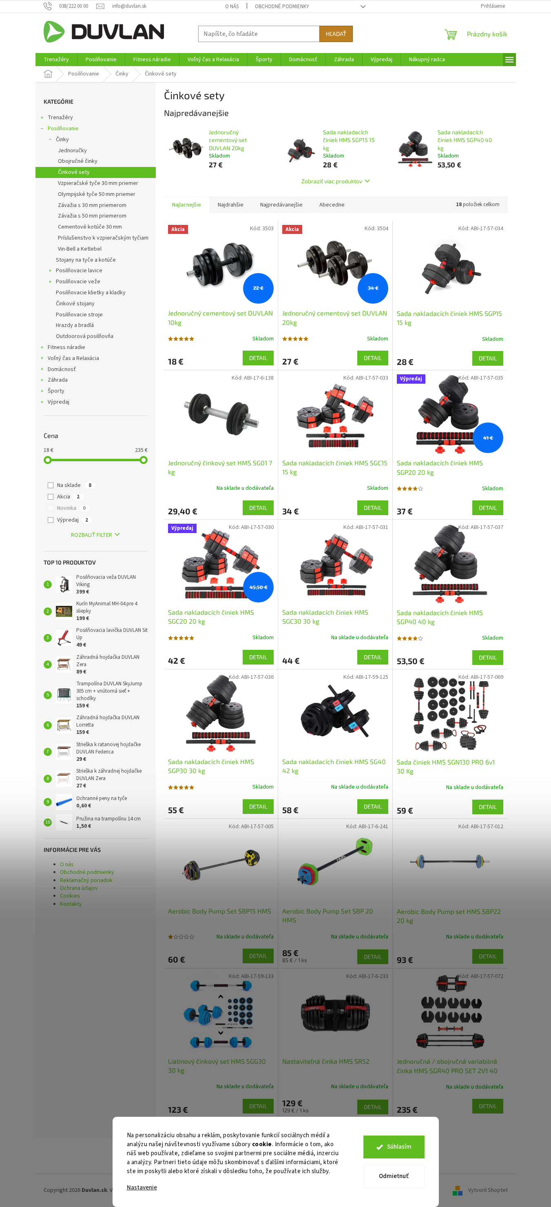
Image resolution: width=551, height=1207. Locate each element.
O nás (232, 6)
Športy (56, 391)
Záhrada (58, 380)
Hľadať (336, 33)
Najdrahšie (230, 205)
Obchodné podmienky (282, 6)
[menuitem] (56, 59)
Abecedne (332, 205)
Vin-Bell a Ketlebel (80, 249)
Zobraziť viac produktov (331, 181)
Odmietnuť (394, 1176)
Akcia (68, 497)
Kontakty (71, 904)
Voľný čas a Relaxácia (73, 358)
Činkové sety (74, 172)
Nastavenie (142, 1188)
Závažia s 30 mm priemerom (92, 205)
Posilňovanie (63, 128)
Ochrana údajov (79, 888)
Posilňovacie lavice (79, 271)
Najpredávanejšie (281, 205)
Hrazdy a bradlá (75, 325)
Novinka (71, 508)
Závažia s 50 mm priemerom (92, 216)
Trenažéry (60, 117)
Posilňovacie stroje (79, 315)
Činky (62, 140)
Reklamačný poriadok (86, 880)
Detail (258, 357)
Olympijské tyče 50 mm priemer (96, 194)
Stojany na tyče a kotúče (86, 260)
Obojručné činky (77, 161)
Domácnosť (62, 369)
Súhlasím (399, 1147)
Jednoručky (72, 151)
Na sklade (74, 485)
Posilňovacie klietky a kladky (91, 293)
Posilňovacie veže (78, 282)
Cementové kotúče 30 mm (90, 227)
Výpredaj (58, 402)
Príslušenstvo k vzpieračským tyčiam (103, 238)
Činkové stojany (75, 304)
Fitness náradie (66, 347)
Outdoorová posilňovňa (84, 336)
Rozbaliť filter (91, 535)
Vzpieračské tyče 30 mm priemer (98, 183)
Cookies (70, 896)
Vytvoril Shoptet (488, 1190)
